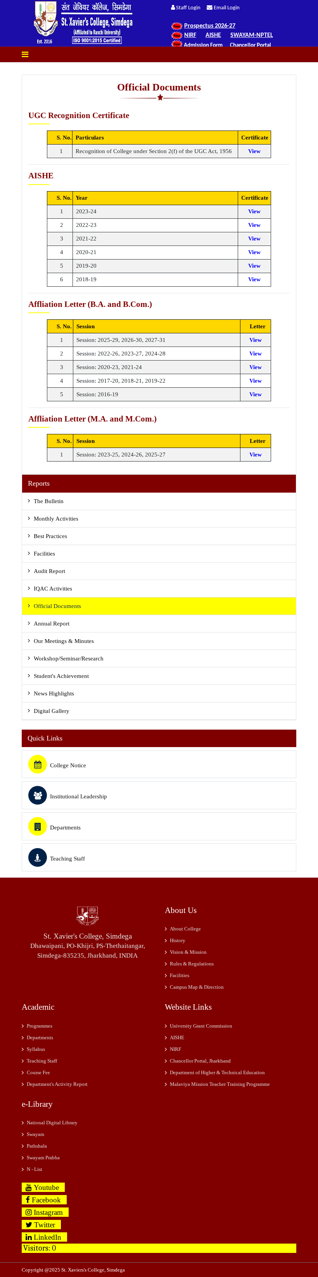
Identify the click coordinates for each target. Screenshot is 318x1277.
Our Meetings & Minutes (64, 641)
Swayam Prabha (43, 1157)
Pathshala (37, 1146)
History (177, 940)
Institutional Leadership (78, 796)
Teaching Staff (67, 858)
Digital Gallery (51, 711)
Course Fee (38, 1072)
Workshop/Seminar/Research (69, 658)
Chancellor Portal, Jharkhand (200, 1061)
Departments (65, 827)
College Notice (68, 765)
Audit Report (49, 571)
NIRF (175, 1049)
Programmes (39, 1026)
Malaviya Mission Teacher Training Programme (220, 1084)
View (254, 151)
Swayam (35, 1134)
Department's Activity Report (57, 1084)
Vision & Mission (188, 952)
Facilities (44, 554)
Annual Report (51, 623)
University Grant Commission (201, 1026)
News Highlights (54, 693)
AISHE (177, 1037)
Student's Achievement (61, 676)
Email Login (226, 8)
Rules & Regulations (192, 964)
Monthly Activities (56, 519)
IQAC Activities (53, 588)
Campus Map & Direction (197, 987)
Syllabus (36, 1049)
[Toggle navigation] (25, 54)
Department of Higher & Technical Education (217, 1072)
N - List (34, 1169)
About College (185, 929)
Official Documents (57, 606)
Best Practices (50, 536)
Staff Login (190, 8)
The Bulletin (49, 501)
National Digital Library (52, 1122)
